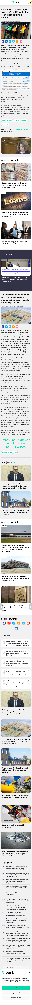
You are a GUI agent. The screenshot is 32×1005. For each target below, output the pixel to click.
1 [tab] (11, 289)
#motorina (17, 121)
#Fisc (15, 452)
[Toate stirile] (5, 2)
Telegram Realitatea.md (20, 129)
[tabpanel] (16, 271)
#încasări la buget (7, 452)
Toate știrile (6, 862)
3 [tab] (15, 289)
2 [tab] (13, 289)
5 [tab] (19, 289)
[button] (29, 972)
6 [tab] (20, 289)
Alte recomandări (9, 160)
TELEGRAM (17, 447)
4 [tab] (17, 289)
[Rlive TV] (29, 2)
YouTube (28, 623)
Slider (13, 21)
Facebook (3, 41)
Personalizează (16, 998)
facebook (4, 623)
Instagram (9, 623)
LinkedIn (6, 41)
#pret (3, 121)
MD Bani (18, 21)
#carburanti (5, 124)
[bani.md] (16, 2)
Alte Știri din (7, 462)
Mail (21, 41)
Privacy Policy (19, 1002)
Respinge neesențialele (16, 993)
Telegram (13, 41)
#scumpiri (9, 121)
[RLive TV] (7, 254)
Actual (13, 306)
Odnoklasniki (17, 41)
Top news (6, 635)
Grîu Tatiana (20, 306)
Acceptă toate (16, 988)
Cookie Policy (10, 1002)
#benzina (23, 121)
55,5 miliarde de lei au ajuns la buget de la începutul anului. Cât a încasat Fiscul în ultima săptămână (15, 298)
